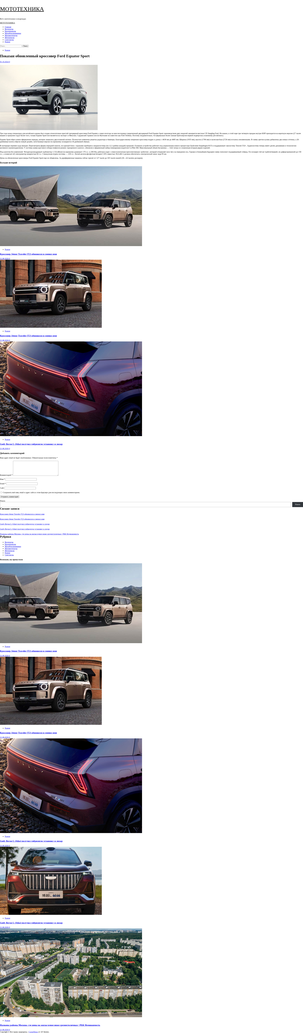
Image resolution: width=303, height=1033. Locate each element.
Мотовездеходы (11, 35)
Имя (2, 479)
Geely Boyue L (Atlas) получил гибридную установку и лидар (31, 444)
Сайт (2, 488)
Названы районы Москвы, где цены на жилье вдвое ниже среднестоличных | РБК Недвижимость (39, 534)
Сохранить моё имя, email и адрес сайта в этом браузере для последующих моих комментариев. (41, 492)
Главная (8, 27)
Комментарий (6, 475)
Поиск (2, 501)
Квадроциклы (10, 31)
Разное (7, 42)
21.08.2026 (4, 259)
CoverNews (33, 1032)
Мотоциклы (9, 38)
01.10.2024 (4, 62)
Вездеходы (9, 29)
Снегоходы (9, 40)
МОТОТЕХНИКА (22, 9)
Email (3, 484)
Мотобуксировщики (13, 33)
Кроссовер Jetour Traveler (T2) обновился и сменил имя (28, 254)
